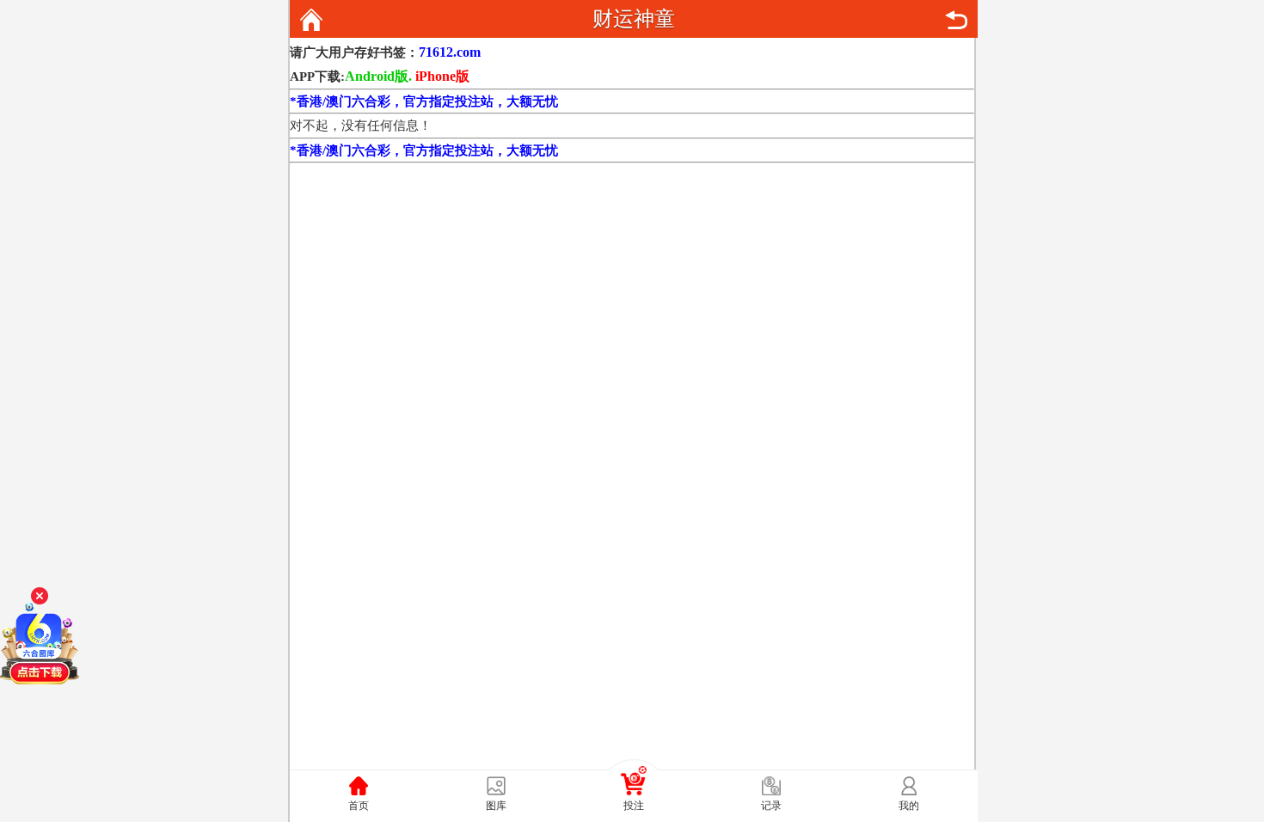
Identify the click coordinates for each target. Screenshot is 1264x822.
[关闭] (39, 595)
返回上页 (956, 20)
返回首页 (311, 20)
